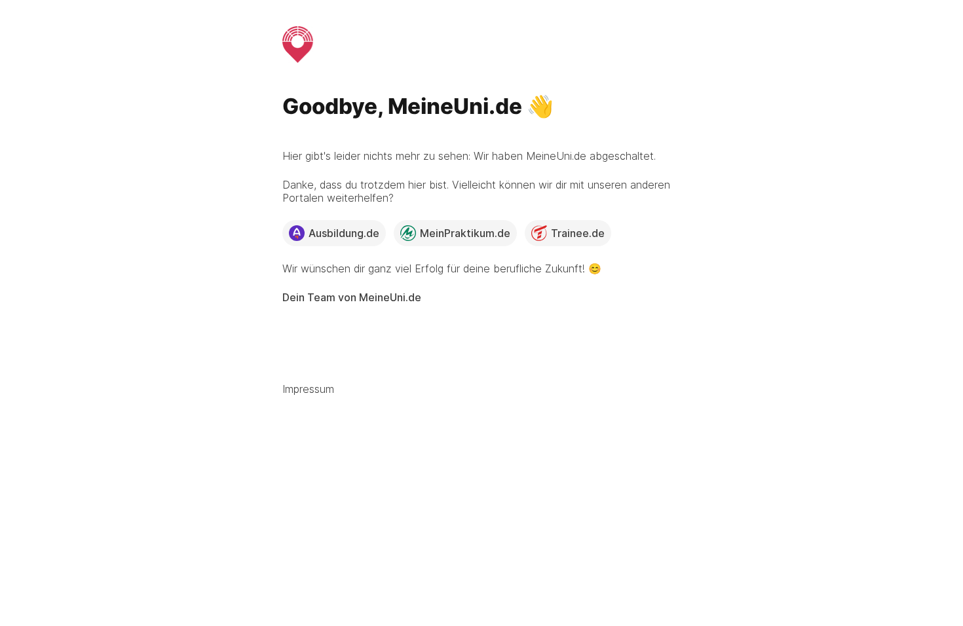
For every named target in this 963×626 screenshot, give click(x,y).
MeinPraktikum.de (465, 233)
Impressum (308, 389)
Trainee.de (578, 233)
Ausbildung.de (344, 233)
